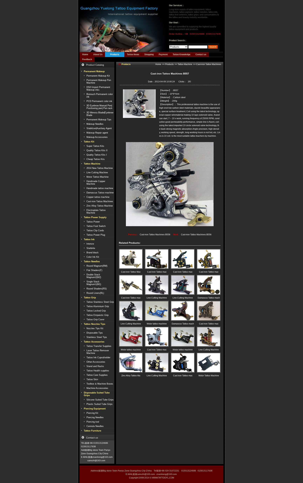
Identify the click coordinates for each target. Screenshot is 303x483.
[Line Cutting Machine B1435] (182, 284)
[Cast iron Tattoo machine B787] (208, 310)
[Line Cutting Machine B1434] (130, 310)
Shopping (149, 54)
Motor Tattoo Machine (208, 375)
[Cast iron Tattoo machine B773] (208, 258)
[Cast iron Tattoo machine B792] (182, 362)
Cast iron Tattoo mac (157, 272)
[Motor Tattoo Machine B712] (208, 362)
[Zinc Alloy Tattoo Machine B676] (130, 362)
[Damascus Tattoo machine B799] (182, 310)
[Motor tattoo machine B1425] (182, 336)
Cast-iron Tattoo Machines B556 (196, 234)
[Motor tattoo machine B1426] (130, 336)
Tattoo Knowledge (181, 54)
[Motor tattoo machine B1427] (156, 310)
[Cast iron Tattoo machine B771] (156, 336)
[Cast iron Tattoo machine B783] (130, 284)
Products (114, 54)
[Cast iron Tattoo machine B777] (182, 258)
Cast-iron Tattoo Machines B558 (155, 234)
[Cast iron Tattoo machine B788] (156, 258)
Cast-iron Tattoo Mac (131, 272)
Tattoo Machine (185, 64)
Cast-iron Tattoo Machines (208, 64)
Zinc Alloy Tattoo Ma (130, 375)
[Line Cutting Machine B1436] (156, 284)
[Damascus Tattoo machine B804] (208, 284)
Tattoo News (133, 54)
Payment (163, 54)
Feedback (87, 59)
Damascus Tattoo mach (209, 298)
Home (85, 54)
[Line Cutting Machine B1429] (156, 362)
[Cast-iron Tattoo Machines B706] (130, 258)
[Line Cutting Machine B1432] (208, 336)
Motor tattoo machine (157, 324)
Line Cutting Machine (157, 298)
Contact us (201, 54)
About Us (98, 54)
